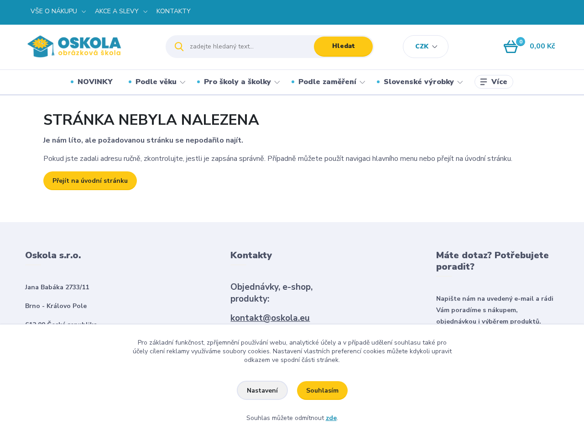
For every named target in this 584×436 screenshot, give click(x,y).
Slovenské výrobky (419, 82)
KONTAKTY (173, 11)
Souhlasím (322, 390)
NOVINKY (95, 82)
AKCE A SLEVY (117, 11)
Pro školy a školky (237, 82)
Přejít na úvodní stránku (90, 180)
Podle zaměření (327, 82)
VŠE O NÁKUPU (54, 11)
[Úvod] (87, 46)
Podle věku (156, 82)
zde (331, 418)
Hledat (343, 46)
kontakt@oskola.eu (270, 318)
